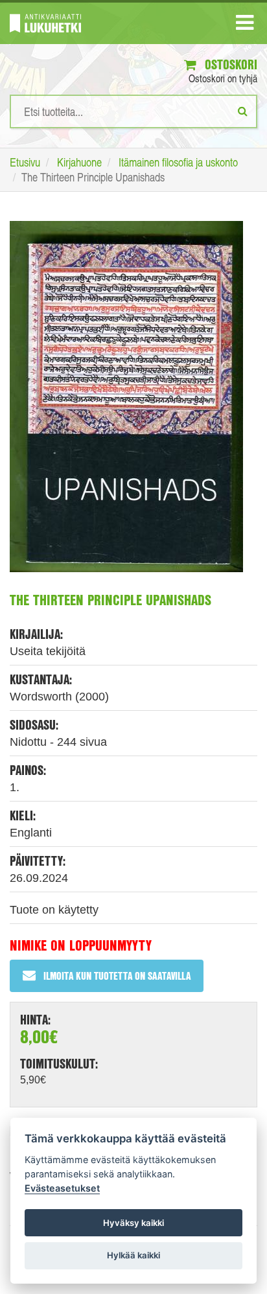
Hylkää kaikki (133, 1255)
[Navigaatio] (244, 25)
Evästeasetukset (62, 1188)
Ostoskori (229, 64)
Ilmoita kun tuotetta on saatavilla (117, 975)
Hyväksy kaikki (133, 1223)
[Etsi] (243, 110)
